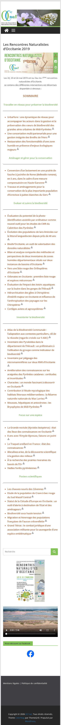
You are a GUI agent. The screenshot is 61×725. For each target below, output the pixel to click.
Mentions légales (11, 683)
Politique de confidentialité (34, 683)
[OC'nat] (30, 11)
